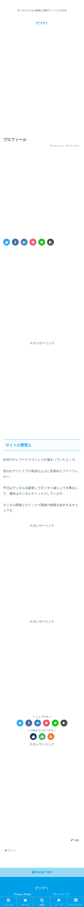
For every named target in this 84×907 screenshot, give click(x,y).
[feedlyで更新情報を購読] (42, 736)
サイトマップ (61, 894)
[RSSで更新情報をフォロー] (50, 736)
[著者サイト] (33, 736)
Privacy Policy (22, 894)
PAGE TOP (43, 872)
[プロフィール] (24, 242)
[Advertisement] (42, 86)
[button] (75, 545)
